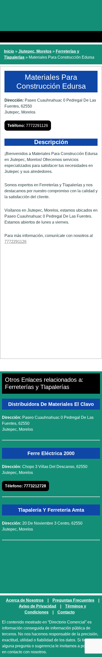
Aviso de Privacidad (37, 606)
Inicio (9, 51)
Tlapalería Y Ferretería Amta (51, 510)
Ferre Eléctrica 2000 (51, 453)
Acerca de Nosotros (25, 600)
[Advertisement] (51, 303)
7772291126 (27, 125)
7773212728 (25, 486)
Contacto (66, 612)
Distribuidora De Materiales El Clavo (51, 404)
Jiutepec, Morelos (34, 51)
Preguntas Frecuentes (73, 600)
